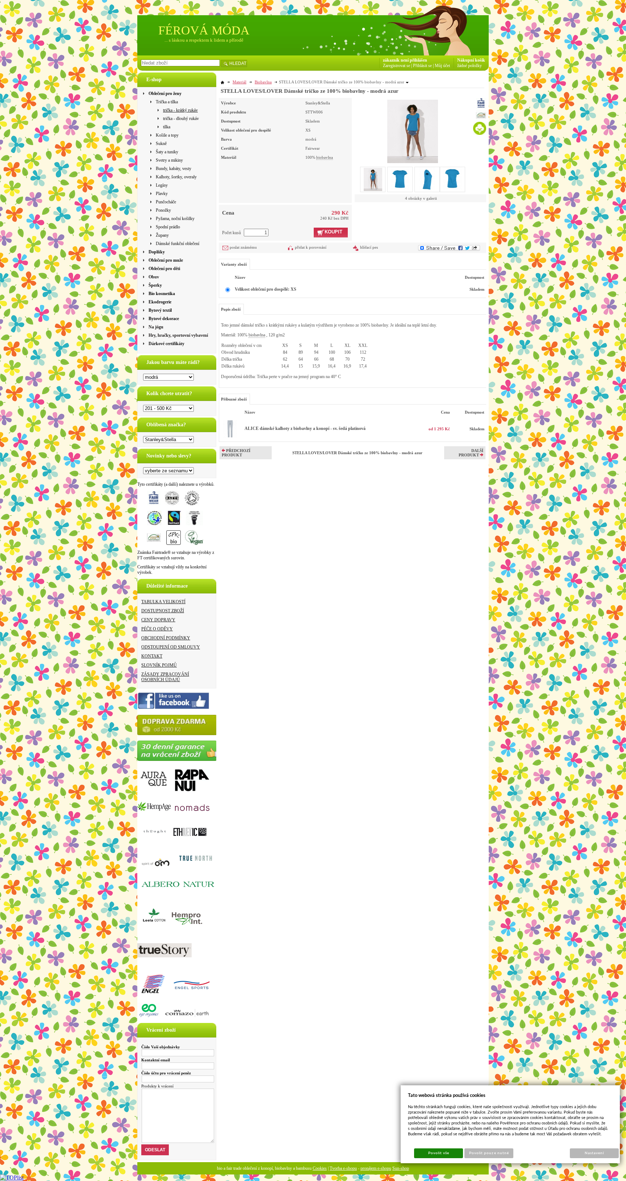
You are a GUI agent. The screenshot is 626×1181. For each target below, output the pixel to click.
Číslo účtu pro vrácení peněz (166, 1073)
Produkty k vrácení (157, 1086)
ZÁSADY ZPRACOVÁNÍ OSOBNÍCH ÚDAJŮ (165, 677)
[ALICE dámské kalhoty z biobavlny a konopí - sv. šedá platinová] (230, 436)
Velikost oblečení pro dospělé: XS (265, 289)
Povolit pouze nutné (489, 1153)
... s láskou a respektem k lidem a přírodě (203, 40)
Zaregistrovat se (396, 65)
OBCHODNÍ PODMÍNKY (165, 638)
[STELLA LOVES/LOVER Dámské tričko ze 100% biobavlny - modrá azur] (412, 130)
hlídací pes (369, 247)
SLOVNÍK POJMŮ (159, 665)
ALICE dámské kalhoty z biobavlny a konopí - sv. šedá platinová (305, 428)
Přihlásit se (422, 65)
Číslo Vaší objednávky (160, 1047)
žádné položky (469, 65)
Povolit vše (438, 1153)
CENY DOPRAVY (158, 619)
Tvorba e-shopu (343, 1168)
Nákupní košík (471, 60)
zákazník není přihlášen (405, 60)
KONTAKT (151, 656)
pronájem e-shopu (375, 1168)
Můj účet (442, 65)
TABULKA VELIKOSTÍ (163, 601)
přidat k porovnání (310, 247)
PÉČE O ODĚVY (157, 628)
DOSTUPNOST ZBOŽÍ (162, 610)
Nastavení (594, 1153)
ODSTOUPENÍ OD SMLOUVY (170, 647)
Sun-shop (400, 1168)
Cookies (320, 1168)
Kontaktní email (155, 1060)
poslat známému (243, 247)
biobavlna (324, 157)
